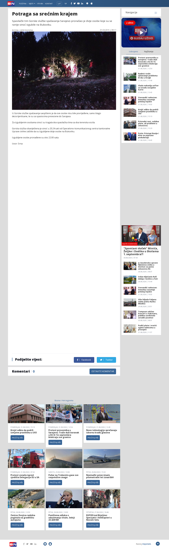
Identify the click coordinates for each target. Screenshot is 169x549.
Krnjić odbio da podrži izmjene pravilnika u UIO (24, 431)
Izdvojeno (133, 51)
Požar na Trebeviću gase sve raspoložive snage (63, 476)
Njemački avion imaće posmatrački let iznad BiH (100, 476)
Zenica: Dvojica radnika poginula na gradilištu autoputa (23, 517)
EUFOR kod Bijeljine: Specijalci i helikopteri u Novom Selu (99, 517)
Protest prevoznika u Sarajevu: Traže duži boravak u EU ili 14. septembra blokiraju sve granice (63, 434)
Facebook (86, 359)
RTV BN (40, 4)
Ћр (66, 4)
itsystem (146, 544)
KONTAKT (49, 4)
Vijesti (31, 4)
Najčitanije (148, 51)
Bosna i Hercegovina (64, 400)
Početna (22, 4)
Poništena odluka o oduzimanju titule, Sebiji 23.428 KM (61, 517)
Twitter (109, 359)
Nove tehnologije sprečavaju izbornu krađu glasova (101, 431)
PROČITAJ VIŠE (17, 438)
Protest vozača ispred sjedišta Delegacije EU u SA (25, 476)
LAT (59, 4)
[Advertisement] (42, 389)
